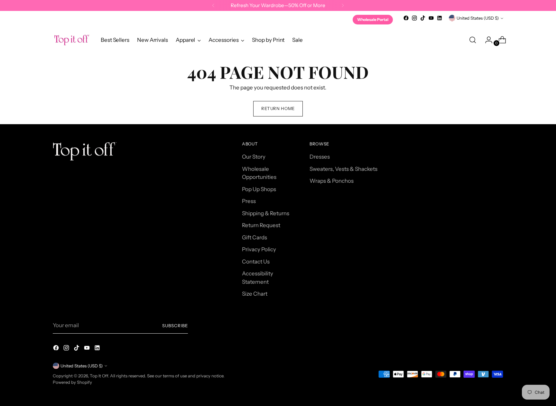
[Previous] (213, 5)
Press (249, 201)
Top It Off (99, 375)
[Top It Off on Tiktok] (423, 18)
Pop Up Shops (259, 189)
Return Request (261, 225)
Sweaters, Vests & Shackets (343, 169)
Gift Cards (254, 237)
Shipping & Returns (265, 213)
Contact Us (256, 261)
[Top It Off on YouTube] (431, 18)
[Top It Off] (72, 40)
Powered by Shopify (72, 382)
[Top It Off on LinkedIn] (439, 18)
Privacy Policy (259, 249)
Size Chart (254, 294)
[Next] (343, 5)
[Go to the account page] (486, 39)
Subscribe (175, 325)
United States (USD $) (478, 18)
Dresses (320, 156)
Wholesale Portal (372, 19)
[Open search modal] (472, 39)
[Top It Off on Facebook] (406, 18)
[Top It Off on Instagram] (414, 18)
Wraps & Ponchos (332, 181)
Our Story (253, 156)
